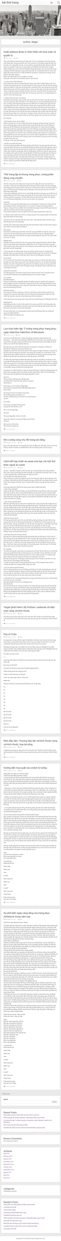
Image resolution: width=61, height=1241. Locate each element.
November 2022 (9, 1164)
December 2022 (9, 1161)
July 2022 (6, 1175)
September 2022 (9, 1169)
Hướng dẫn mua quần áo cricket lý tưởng (25, 767)
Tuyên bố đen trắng (10, 1210)
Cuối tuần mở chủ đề (10, 1207)
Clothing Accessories (10, 1191)
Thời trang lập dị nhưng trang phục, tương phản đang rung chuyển (24, 1117)
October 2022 (8, 1167)
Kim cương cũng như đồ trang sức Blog (24, 439)
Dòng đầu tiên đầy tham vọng (13, 1220)
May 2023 (6, 1153)
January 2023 (8, 1159)
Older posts (5, 1094)
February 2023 (8, 1156)
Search (6, 1099)
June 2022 (7, 1178)
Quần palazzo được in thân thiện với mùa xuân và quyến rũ (21, 1115)
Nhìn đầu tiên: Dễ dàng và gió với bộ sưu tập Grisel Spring (21, 1223)
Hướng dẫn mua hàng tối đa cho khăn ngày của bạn (19, 1204)
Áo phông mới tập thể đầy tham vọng (15, 1212)
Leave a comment (10, 163)
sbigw (16, 58)
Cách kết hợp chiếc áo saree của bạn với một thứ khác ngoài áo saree (24, 1127)
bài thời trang (10, 2)
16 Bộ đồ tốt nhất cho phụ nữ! (12, 1215)
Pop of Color (10, 634)
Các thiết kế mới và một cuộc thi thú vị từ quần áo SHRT (20, 1226)
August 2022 (7, 1172)
